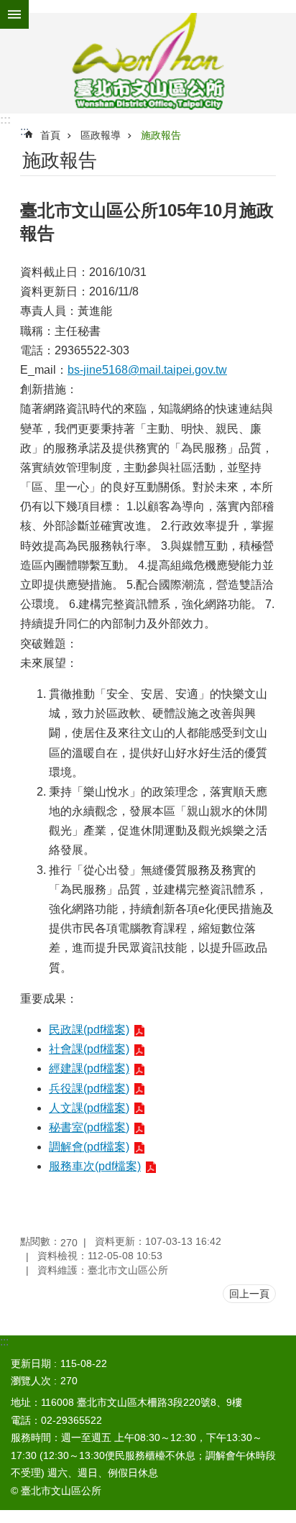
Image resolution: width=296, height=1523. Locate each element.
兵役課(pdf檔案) (89, 1088)
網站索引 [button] (14, 14)
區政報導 (100, 135)
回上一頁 (249, 1293)
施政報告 (161, 135)
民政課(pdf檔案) (89, 1029)
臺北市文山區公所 (148, 63)
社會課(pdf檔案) (89, 1049)
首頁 (50, 135)
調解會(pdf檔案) (89, 1147)
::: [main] (24, 131)
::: (5, 120)
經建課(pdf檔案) (89, 1068)
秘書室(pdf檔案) (89, 1127)
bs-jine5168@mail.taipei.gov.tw (147, 370)
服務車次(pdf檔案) (95, 1166)
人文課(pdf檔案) (89, 1108)
